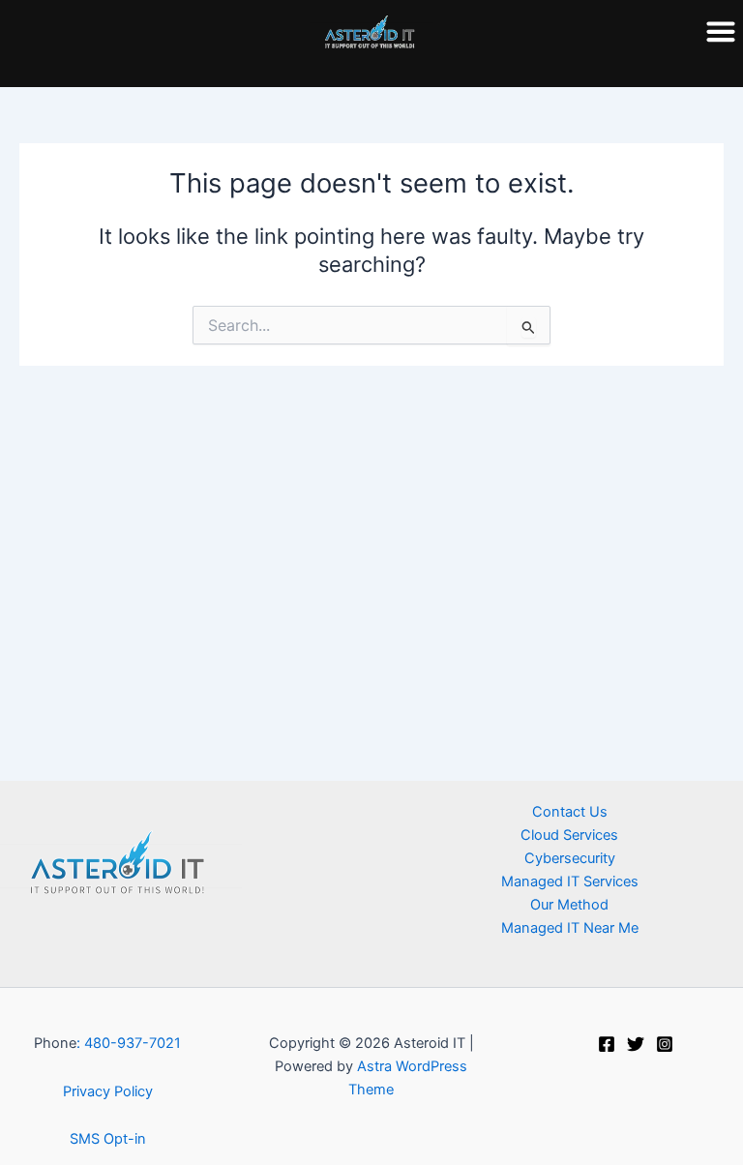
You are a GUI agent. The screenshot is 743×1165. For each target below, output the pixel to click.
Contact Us (570, 812)
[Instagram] (664, 1044)
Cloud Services (569, 835)
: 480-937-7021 (128, 1043)
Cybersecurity (569, 858)
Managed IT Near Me (570, 928)
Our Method (569, 904)
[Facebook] (606, 1044)
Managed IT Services (570, 881)
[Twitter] (635, 1044)
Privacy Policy (108, 1091)
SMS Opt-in (108, 1139)
